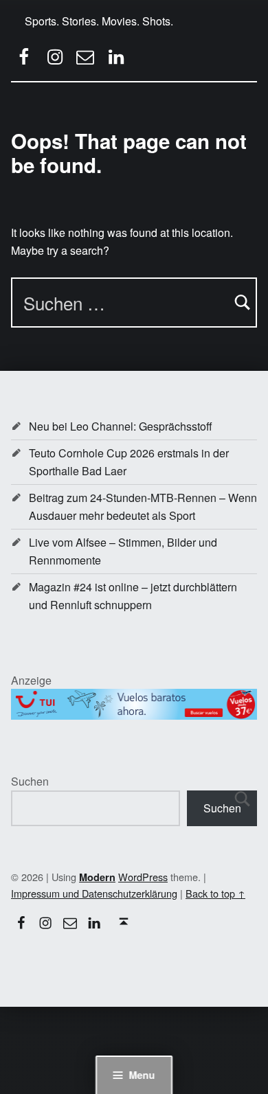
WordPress (143, 876)
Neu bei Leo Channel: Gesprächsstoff (120, 426)
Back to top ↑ (215, 893)
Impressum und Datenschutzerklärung (94, 893)
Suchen (30, 781)
